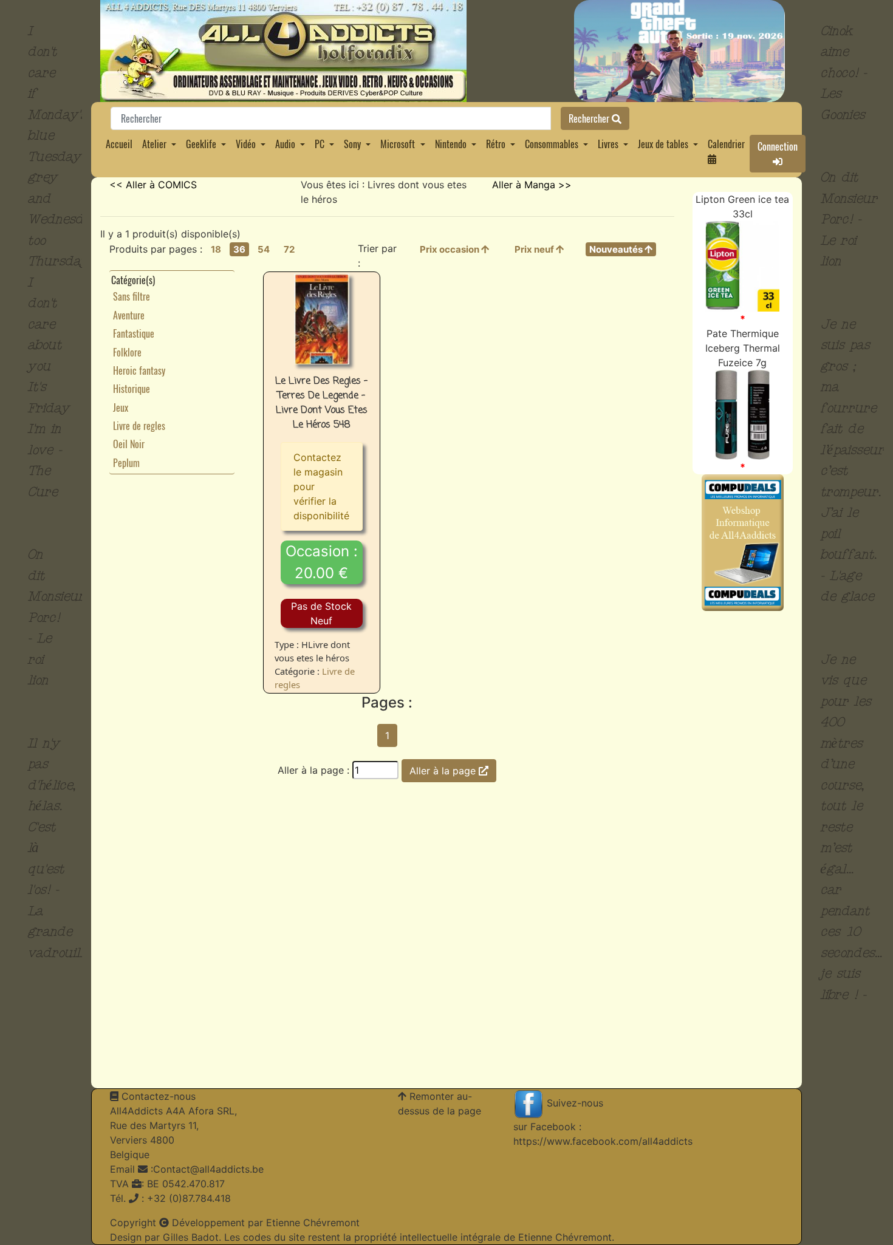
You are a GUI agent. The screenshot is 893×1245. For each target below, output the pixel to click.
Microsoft (397, 144)
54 (264, 249)
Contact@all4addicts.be (208, 1169)
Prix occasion (450, 249)
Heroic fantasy (139, 370)
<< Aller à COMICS (153, 185)
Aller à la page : (313, 770)
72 (289, 249)
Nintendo (451, 144)
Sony (352, 144)
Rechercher (590, 118)
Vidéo (246, 144)
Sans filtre (131, 296)
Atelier (154, 144)
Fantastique (133, 333)
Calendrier (726, 144)
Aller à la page (444, 771)
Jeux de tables (663, 144)
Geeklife (201, 144)
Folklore (127, 352)
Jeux (120, 407)
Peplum (126, 462)
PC (319, 144)
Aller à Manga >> (532, 185)
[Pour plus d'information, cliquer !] (742, 265)
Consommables (551, 144)
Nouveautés (617, 249)
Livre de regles (139, 425)
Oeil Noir (129, 444)
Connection (778, 146)
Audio (285, 144)
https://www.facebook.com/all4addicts (603, 1141)
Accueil (119, 144)
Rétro (495, 144)
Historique (131, 388)
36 (239, 249)
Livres (608, 144)
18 (216, 249)
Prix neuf (535, 249)
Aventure (129, 315)
